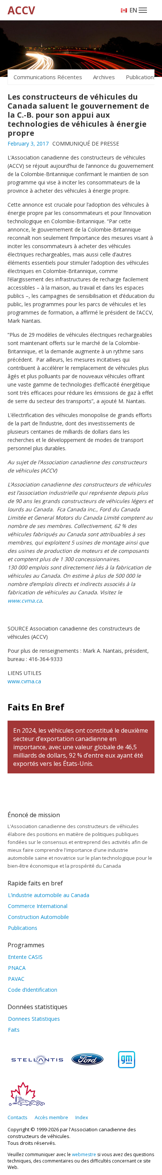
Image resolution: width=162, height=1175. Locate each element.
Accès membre (51, 1117)
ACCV (21, 10)
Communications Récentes (48, 77)
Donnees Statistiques (34, 1018)
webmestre (84, 1154)
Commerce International (37, 906)
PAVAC (16, 978)
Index (81, 1117)
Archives (104, 77)
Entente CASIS (25, 956)
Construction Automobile (38, 916)
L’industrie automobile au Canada (48, 895)
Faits (14, 1029)
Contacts (18, 1117)
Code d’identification (32, 989)
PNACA (17, 967)
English (134, 10)
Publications (22, 927)
